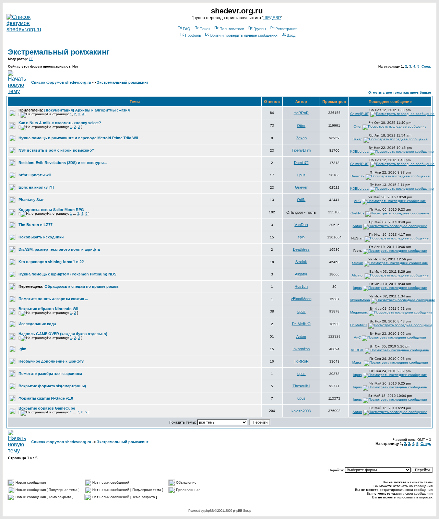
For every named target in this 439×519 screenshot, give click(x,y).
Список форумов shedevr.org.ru (61, 82)
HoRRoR (301, 113)
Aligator (301, 274)
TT (31, 59)
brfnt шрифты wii (35, 175)
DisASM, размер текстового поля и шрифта (59, 249)
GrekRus (357, 213)
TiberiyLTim (301, 150)
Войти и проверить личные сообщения (243, 35)
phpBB (209, 510)
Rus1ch (301, 286)
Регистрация (286, 29)
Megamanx (359, 312)
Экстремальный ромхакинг (58, 52)
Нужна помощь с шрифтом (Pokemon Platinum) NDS (67, 274)
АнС (357, 201)
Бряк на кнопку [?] (36, 187)
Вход (291, 35)
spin (301, 237)
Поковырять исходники (41, 237)
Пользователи (232, 29)
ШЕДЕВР (272, 17)
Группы (259, 29)
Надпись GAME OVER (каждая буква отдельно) (63, 334)
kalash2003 (301, 411)
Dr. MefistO (301, 324)
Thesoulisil (301, 386)
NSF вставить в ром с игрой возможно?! (57, 150)
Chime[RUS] (359, 114)
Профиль (193, 35)
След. (426, 66)
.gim (22, 349)
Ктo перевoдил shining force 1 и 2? (51, 262)
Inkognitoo (301, 349)
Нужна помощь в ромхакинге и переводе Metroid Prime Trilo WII (78, 138)
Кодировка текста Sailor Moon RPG (51, 210)
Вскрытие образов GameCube (47, 408)
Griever (301, 187)
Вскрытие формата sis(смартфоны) (52, 386)
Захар (301, 138)
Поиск (205, 29)
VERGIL (357, 350)
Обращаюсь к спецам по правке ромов (82, 286)
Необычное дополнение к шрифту (51, 361)
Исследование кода (37, 324)
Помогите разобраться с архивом (50, 373)
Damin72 (301, 163)
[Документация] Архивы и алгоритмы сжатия (87, 110)
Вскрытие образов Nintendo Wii (48, 309)
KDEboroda (359, 151)
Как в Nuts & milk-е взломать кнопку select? (60, 123)
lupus (301, 175)
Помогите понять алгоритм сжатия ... (53, 299)
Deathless (301, 249)
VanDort (301, 225)
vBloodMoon (301, 299)
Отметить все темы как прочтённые (399, 92)
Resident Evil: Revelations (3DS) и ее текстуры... (63, 163)
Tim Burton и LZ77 (35, 225)
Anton (357, 226)
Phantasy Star (31, 200)
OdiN (301, 200)
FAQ (186, 29)
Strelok (301, 262)
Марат (357, 362)
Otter (301, 125)
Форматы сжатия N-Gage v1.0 (46, 398)
